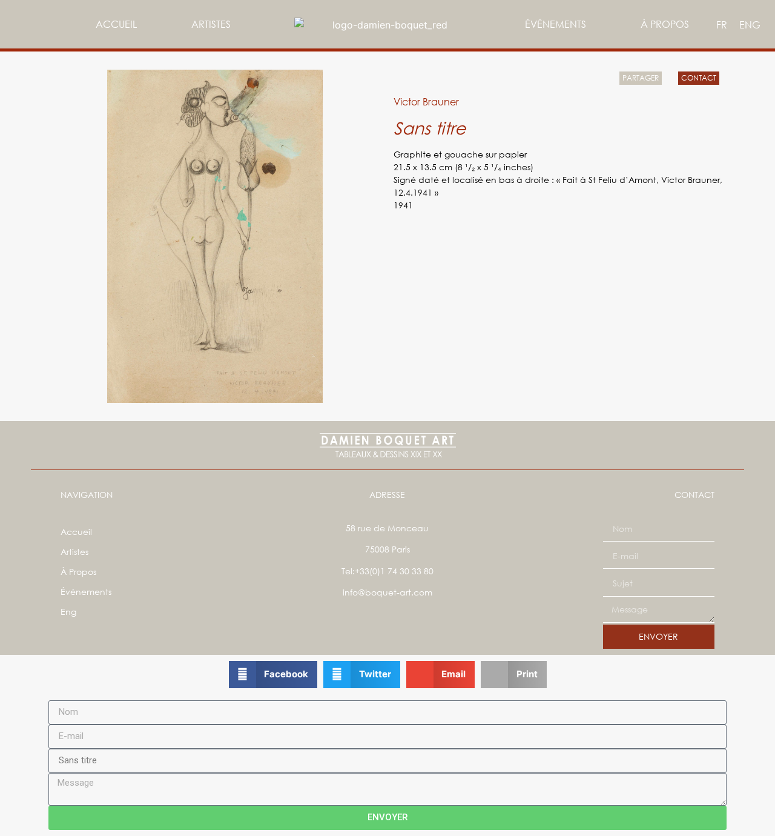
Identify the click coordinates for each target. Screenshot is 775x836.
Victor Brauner (426, 101)
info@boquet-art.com (387, 592)
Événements (555, 24)
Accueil (116, 24)
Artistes (211, 24)
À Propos (665, 24)
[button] (273, 674)
